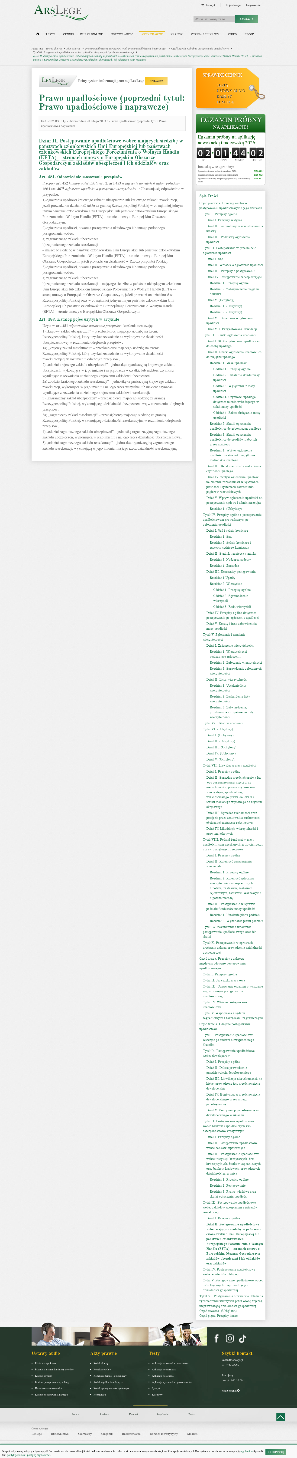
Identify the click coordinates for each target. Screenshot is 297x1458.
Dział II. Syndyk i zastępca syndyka (231, 554)
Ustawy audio (122, 34)
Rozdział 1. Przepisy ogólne (229, 283)
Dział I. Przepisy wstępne (224, 220)
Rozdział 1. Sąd (221, 537)
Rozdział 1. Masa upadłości (228, 363)
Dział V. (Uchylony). (220, 759)
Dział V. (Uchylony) (220, 300)
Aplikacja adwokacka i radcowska (170, 1363)
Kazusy (177, 34)
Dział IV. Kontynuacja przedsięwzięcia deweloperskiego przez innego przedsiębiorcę (233, 1099)
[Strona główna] (38, 35)
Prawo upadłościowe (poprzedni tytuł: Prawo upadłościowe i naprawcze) (125, 48)
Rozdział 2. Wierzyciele (226, 584)
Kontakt (133, 1414)
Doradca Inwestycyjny (164, 1434)
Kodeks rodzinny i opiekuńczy (110, 1375)
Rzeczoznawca (131, 1434)
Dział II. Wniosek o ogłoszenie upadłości (234, 265)
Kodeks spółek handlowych (108, 1382)
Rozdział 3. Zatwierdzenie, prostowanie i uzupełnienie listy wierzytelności (232, 712)
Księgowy (157, 1394)
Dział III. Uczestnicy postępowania (231, 572)
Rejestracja (233, 5)
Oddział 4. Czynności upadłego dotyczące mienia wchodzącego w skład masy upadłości (236, 402)
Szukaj (246, 18)
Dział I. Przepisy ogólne (223, 771)
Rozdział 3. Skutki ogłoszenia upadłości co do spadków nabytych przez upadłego (233, 439)
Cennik (68, 34)
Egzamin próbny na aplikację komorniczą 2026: (218, 174)
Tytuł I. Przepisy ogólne (220, 214)
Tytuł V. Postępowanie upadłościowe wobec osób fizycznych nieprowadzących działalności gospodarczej (233, 1285)
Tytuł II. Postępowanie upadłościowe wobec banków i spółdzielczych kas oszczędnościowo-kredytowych (228, 1126)
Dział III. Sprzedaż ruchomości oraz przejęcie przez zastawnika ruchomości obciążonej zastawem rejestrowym (233, 818)
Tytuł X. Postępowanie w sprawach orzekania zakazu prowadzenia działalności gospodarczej (232, 947)
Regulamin (162, 1414)
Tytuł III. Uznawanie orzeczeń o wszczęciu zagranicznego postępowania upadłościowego (233, 991)
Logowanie (253, 5)
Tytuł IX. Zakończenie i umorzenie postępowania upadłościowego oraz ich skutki (229, 932)
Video (232, 34)
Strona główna (54, 48)
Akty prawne (152, 34)
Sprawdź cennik (222, 75)
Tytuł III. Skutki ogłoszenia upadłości (229, 335)
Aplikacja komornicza (164, 1369)
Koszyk (210, 5)
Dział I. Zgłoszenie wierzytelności (230, 646)
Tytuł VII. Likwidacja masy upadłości (229, 765)
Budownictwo (60, 1434)
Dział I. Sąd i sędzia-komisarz (227, 531)
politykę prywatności (38, 1455)
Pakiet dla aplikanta (45, 1363)
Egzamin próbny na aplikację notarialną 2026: (217, 171)
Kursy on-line (91, 34)
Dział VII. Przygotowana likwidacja (232, 329)
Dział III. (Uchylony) (221, 747)
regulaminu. (246, 1451)
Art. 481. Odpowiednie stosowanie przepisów (81, 176)
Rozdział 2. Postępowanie (227, 1186)
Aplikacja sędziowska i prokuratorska (172, 1382)
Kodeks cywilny (43, 1375)
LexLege (225, 101)
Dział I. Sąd (214, 259)
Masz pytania (229, 1390)
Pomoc (75, 1414)
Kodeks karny (101, 1363)
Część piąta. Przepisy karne (218, 1316)
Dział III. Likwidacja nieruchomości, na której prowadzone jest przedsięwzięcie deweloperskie (234, 1083)
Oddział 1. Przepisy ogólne (232, 369)
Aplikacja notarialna (163, 1375)
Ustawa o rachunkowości (48, 1388)
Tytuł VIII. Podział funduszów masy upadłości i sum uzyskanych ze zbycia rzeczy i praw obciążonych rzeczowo (233, 844)
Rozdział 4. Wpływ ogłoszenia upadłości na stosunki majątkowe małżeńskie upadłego (232, 455)
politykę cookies (16, 1455)
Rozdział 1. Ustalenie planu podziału (235, 915)
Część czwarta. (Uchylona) (218, 1311)
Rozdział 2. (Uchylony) (226, 312)
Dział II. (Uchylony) (220, 741)
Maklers (192, 1434)
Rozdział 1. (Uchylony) (226, 306)
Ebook (249, 34)
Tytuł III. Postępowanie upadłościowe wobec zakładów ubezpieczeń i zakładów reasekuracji (83, 52)
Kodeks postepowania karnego (51, 1394)
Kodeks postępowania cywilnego (52, 1382)
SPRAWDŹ (156, 81)
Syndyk (156, 1388)
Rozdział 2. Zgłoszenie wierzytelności (236, 663)
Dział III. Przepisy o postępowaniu (230, 271)
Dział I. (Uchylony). (220, 735)
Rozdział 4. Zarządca (224, 566)
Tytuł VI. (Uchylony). (218, 729)
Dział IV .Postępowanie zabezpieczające (234, 277)
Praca (191, 1414)
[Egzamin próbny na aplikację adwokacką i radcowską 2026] (230, 124)
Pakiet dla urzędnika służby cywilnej (54, 1369)
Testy (50, 34)
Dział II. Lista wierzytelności (226, 679)
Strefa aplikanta (205, 34)
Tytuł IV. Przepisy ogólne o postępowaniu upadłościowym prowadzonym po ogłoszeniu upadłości (232, 520)
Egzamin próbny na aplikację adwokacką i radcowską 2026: (227, 139)
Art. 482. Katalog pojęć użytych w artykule (79, 319)
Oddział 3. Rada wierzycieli (232, 607)
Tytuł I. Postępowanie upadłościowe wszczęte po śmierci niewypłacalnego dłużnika (228, 1040)
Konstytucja (100, 1394)
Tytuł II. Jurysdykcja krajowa (224, 980)
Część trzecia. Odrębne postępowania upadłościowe (200, 48)
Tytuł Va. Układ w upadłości (223, 723)
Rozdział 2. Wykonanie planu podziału (236, 921)
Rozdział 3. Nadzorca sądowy (230, 560)
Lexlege (37, 1434)
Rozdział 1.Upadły (222, 578)
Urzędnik (107, 1434)
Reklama (104, 1414)
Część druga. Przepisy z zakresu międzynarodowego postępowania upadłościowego (222, 963)
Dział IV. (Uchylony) (221, 753)
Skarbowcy (85, 1434)
